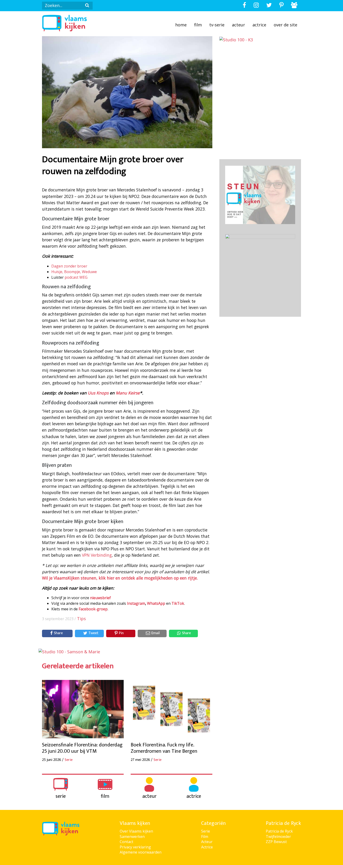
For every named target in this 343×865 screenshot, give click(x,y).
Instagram (136, 603)
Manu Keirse (128, 393)
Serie (205, 831)
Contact (126, 841)
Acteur (238, 25)
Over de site (285, 25)
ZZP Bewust (276, 841)
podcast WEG (76, 277)
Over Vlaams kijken (136, 831)
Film (198, 25)
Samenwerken (132, 836)
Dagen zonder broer (69, 266)
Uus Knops (98, 393)
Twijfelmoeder (278, 836)
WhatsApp (156, 603)
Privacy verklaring (135, 847)
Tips (81, 618)
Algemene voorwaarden (140, 852)
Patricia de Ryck (279, 831)
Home (181, 25)
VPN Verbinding (97, 555)
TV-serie (216, 25)
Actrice (259, 25)
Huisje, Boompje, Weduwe (74, 271)
